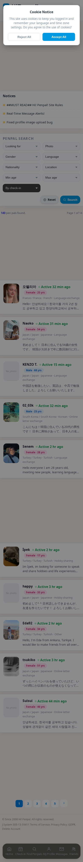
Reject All (24, 37)
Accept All (59, 37)
